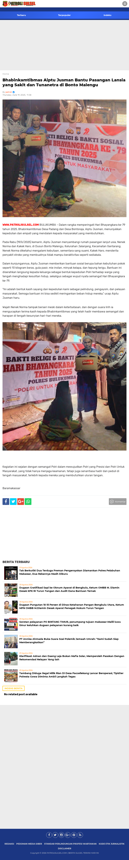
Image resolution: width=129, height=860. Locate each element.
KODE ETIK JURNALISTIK (111, 844)
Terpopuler (64, 15)
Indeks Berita (14, 688)
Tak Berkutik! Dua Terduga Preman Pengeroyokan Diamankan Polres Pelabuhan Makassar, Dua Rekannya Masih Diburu (69, 572)
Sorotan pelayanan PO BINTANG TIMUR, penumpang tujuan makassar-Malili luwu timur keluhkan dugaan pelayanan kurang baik (70, 623)
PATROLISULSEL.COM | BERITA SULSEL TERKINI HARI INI (73, 853)
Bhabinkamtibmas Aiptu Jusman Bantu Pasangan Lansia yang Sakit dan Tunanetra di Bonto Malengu (64, 82)
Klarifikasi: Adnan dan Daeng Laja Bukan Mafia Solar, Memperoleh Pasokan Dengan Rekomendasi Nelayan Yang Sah (71, 658)
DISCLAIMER (64, 848)
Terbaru (21, 15)
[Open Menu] (124, 3)
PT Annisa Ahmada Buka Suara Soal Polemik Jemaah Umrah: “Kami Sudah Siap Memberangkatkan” (69, 640)
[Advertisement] (64, 45)
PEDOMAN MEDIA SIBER (29, 844)
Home (6, 74)
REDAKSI (9, 844)
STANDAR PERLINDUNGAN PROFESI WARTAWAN (70, 844)
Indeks (107, 15)
